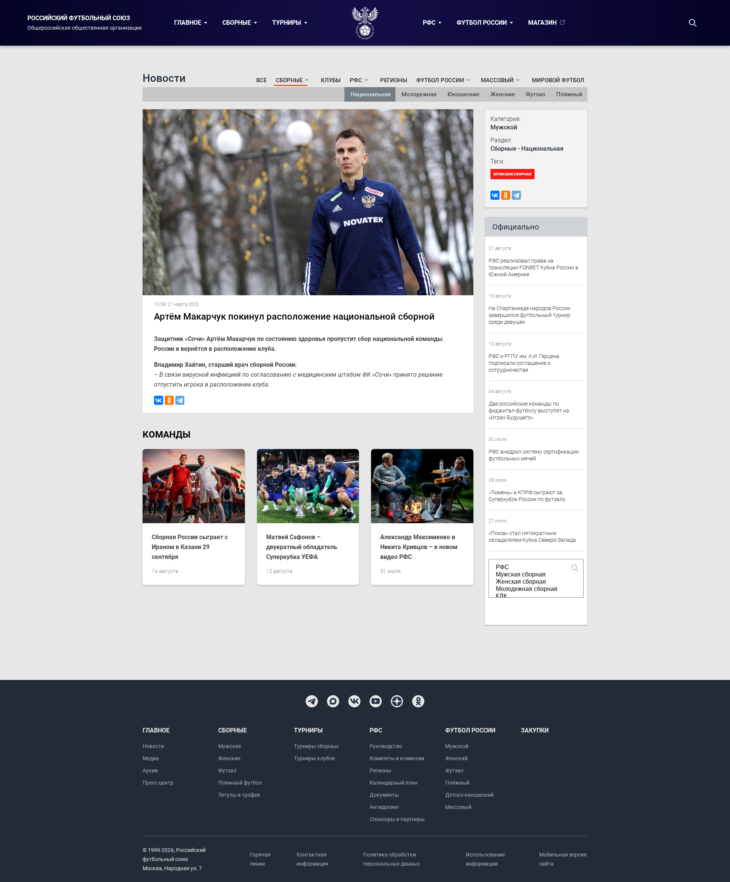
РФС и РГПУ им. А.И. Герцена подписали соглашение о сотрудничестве (524, 363)
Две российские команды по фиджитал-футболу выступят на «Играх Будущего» (529, 410)
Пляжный (569, 94)
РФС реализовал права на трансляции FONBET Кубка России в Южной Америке (533, 267)
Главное (187, 22)
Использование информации (485, 859)
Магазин (542, 22)
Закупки (535, 730)
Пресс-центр (158, 783)
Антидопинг (384, 807)
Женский (456, 758)
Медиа (151, 758)
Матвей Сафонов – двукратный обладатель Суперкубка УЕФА (301, 546)
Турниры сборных (316, 746)
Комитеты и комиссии (397, 758)
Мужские (229, 746)
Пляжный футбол (240, 783)
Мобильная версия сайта (563, 859)
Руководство (386, 746)
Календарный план (393, 783)
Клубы (331, 80)
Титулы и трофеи (239, 795)
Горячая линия (260, 859)
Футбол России (482, 22)
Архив (150, 770)
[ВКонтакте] (158, 400)
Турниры (286, 22)
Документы (384, 795)
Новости (153, 746)
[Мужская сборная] (533, 574)
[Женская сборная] (533, 582)
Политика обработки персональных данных (391, 859)
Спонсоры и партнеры (397, 819)
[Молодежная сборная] (533, 589)
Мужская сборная (513, 174)
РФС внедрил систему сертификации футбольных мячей (534, 455)
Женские (502, 94)
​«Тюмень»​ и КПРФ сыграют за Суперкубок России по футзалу (527, 495)
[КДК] (533, 596)
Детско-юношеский (469, 795)
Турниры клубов (314, 758)
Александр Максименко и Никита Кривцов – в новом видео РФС (418, 546)
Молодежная (419, 94)
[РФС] (533, 567)
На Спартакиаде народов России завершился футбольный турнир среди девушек (529, 315)
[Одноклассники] (169, 400)
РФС (429, 22)
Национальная (370, 94)
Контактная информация (312, 859)
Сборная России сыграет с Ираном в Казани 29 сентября (190, 546)
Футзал (535, 94)
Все (261, 80)
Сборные (236, 22)
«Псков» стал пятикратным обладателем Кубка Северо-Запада (532, 536)
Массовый (458, 807)
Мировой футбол (558, 80)
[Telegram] (179, 400)
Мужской (456, 746)
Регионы (393, 80)
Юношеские (463, 94)
